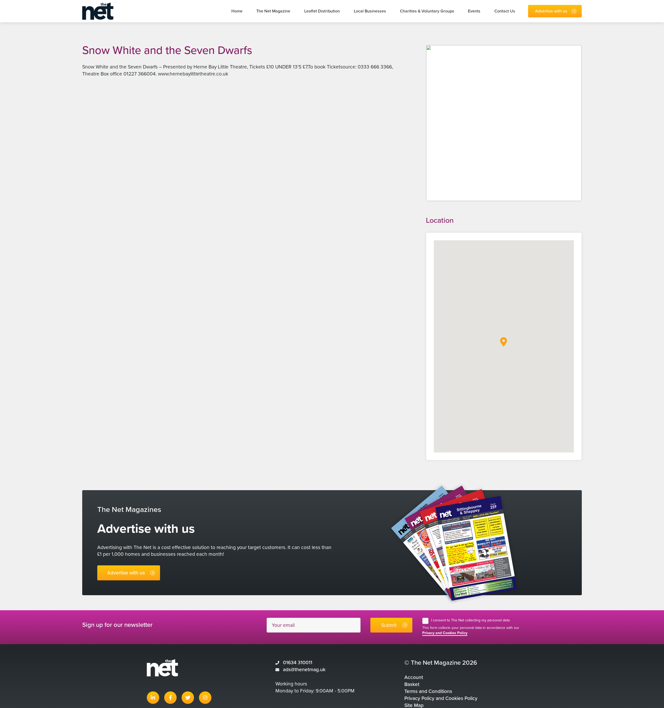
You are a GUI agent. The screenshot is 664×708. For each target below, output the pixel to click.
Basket (411, 684)
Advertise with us (551, 11)
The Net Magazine (273, 11)
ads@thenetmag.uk (304, 669)
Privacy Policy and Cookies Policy (441, 698)
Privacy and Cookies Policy (444, 633)
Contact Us (504, 11)
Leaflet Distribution (322, 11)
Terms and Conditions (428, 691)
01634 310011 (297, 662)
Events (474, 11)
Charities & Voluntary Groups (427, 11)
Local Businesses (370, 11)
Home (237, 11)
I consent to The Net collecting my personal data (471, 620)
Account (413, 677)
